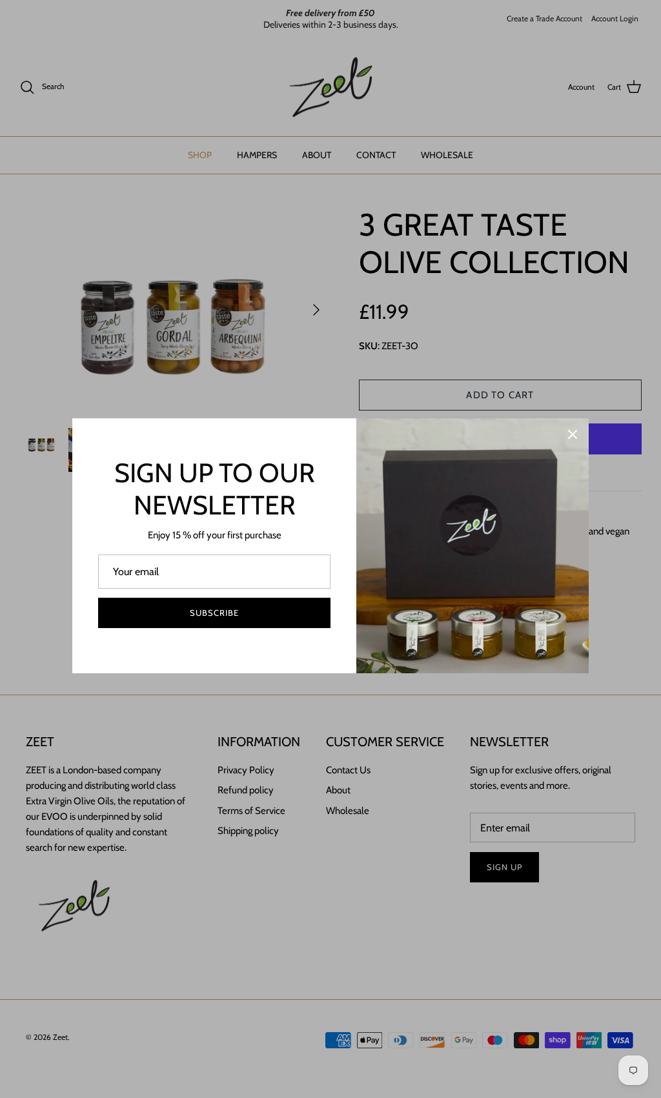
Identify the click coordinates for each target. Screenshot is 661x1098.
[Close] (572, 434)
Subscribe (214, 612)
